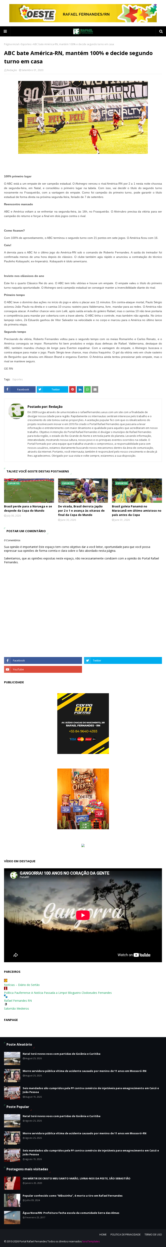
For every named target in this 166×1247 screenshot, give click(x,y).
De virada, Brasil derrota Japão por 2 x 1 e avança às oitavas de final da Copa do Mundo (81, 510)
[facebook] (43, 660)
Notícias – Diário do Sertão (22, 985)
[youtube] (43, 669)
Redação (12, 70)
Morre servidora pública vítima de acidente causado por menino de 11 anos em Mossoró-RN (84, 1071)
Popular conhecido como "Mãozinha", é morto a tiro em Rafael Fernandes (72, 1195)
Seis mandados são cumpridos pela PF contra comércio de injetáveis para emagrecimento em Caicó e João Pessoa (91, 1090)
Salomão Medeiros (16, 1008)
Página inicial (11, 44)
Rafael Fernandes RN (18, 1000)
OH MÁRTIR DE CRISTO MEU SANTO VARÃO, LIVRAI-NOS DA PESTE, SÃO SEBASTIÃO (76, 1178)
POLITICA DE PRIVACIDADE (125, 1234)
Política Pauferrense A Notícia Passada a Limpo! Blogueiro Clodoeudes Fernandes (58, 993)
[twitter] (123, 660)
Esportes (26, 44)
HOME (102, 1234)
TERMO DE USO (153, 1234)
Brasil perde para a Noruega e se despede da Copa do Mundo (28, 508)
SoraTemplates (91, 1241)
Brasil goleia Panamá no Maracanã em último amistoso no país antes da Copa (136, 510)
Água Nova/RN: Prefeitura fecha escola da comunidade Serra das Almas (71, 1213)
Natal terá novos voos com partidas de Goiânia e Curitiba (61, 1054)
